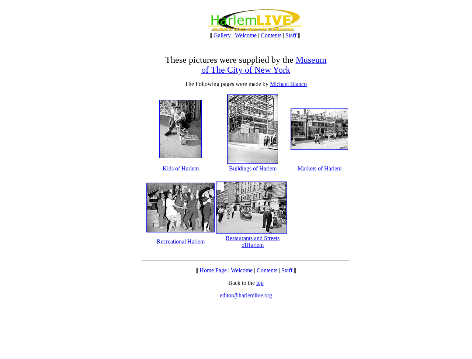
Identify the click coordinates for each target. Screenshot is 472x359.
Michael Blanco (288, 84)
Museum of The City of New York (264, 65)
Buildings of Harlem (253, 168)
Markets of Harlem (319, 168)
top (260, 283)
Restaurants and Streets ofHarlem (253, 241)
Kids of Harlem (181, 168)
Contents (271, 35)
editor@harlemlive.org (246, 295)
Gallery (222, 35)
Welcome (246, 35)
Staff (290, 35)
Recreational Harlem (181, 241)
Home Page (213, 270)
